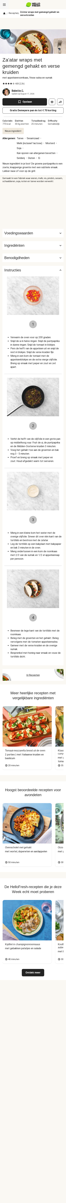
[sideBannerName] (33, 206)
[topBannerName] (33, 23)
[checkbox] (3, 83)
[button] (33, 245)
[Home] (4, 14)
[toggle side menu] (4, 4)
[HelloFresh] (33, 4)
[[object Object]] (52, 102)
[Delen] (60, 102)
